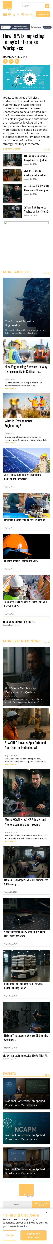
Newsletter (43, 14)
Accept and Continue (33, 1235)
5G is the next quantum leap (17, 382)
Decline (10, 1235)
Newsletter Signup (41, 1204)
